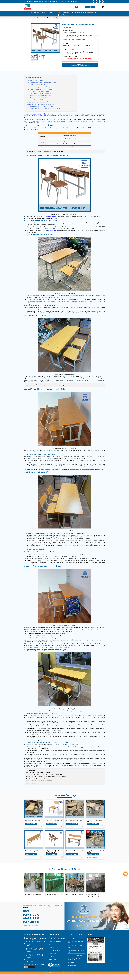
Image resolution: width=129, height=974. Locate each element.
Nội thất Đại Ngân (51, 216)
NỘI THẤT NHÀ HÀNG (64, 12)
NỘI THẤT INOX (35, 12)
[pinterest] (103, 1)
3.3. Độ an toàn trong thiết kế (35, 100)
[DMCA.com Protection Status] (29, 967)
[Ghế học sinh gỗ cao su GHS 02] (33, 809)
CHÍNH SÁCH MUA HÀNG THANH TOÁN (74, 958)
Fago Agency (83, 972)
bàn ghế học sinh (51, 230)
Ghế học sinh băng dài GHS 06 (33, 851)
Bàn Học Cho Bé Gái (43, 385)
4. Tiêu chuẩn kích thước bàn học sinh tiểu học (39, 102)
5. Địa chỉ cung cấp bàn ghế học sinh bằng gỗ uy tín (40, 104)
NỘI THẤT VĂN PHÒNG (79, 12)
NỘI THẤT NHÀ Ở (93, 12)
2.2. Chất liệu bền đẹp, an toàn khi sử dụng (39, 87)
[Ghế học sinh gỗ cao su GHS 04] (75, 809)
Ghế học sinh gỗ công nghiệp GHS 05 (94, 820)
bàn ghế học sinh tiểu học (48, 297)
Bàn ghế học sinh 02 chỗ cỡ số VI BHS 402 (95, 851)
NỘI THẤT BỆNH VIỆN (64, 15)
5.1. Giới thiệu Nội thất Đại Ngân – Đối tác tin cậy (40, 106)
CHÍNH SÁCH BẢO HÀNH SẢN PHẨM (75, 941)
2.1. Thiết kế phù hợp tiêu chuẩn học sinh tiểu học (40, 84)
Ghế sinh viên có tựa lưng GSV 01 (74, 851)
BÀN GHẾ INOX (52, 959)
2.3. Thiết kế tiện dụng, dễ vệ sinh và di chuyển (40, 89)
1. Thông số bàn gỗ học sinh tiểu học (36, 80)
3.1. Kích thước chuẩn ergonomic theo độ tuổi (39, 95)
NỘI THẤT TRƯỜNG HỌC (49, 12)
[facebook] (96, 1)
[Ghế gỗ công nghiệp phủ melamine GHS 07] (54, 839)
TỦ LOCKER (51, 944)
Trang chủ (26, 17)
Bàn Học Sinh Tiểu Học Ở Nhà (44, 151)
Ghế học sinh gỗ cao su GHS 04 (74, 820)
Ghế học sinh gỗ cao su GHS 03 (54, 820)
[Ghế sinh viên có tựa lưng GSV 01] (75, 839)
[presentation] (25, 885)
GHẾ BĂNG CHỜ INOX (54, 950)
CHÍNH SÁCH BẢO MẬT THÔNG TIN (76, 946)
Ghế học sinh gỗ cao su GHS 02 (33, 820)
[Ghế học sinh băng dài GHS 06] (33, 839)
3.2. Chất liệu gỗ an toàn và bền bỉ (37, 97)
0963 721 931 (80, 58)
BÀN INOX (51, 947)
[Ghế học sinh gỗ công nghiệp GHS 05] (95, 809)
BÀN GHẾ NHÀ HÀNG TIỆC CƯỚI (57, 938)
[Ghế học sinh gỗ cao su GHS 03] (54, 809)
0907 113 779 (72, 58)
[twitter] (93, 1)
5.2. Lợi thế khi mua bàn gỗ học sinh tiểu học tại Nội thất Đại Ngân (45, 108)
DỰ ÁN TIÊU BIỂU (72, 966)
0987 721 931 (88, 58)
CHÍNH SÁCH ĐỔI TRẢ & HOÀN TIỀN (76, 951)
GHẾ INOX (51, 956)
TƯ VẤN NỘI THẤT (90, 7)
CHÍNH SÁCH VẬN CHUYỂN (75, 955)
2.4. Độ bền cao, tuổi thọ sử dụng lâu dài (38, 91)
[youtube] (100, 1)
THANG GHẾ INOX (53, 953)
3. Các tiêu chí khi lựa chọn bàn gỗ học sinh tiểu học (40, 93)
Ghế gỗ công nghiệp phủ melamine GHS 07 (52, 851)
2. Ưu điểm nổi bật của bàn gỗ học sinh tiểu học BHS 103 (41, 82)
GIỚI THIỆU (71, 938)
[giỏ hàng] (103, 7)
